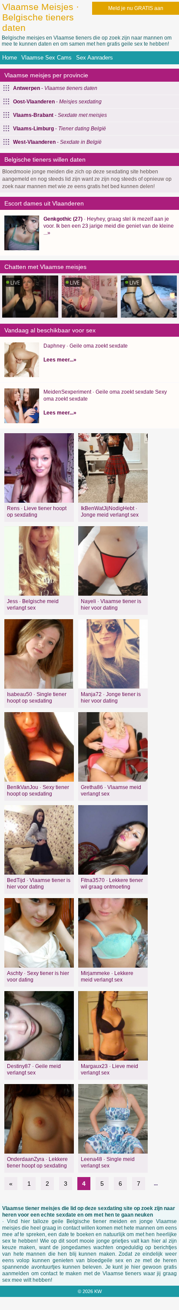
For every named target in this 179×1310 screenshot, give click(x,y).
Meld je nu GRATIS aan (135, 8)
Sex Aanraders (94, 57)
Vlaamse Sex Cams (46, 57)
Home (9, 57)
